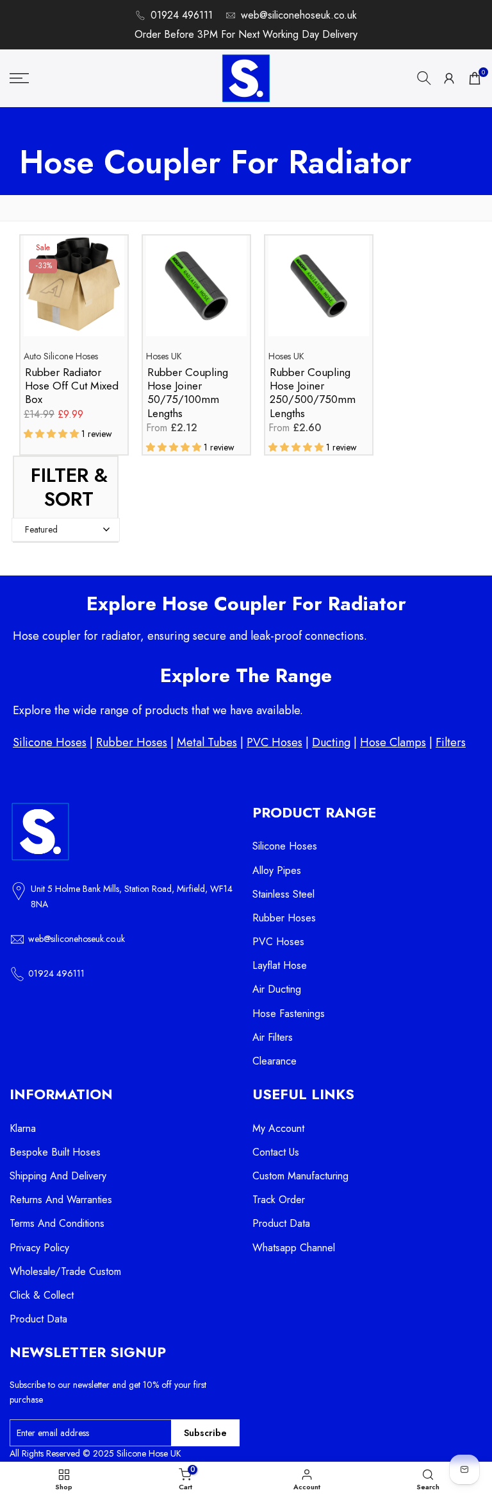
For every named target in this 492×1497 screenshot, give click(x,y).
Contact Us (275, 1152)
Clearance (274, 1061)
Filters (451, 742)
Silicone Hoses (49, 742)
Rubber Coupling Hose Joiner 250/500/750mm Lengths (313, 393)
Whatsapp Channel (293, 1247)
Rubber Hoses (131, 742)
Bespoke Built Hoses (55, 1152)
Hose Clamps (393, 742)
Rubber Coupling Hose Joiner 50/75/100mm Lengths (187, 393)
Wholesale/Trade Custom (65, 1271)
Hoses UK (164, 356)
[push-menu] (19, 78)
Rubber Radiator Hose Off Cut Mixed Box (72, 386)
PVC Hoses (274, 742)
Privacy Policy (39, 1247)
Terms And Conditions (57, 1223)
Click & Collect (42, 1295)
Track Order (278, 1199)
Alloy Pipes (276, 870)
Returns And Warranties (61, 1199)
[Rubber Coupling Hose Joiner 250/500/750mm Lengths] (318, 292)
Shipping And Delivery (58, 1175)
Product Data (38, 1319)
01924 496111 (182, 15)
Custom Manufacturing (300, 1175)
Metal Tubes (207, 742)
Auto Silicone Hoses (61, 356)
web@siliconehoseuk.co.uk (299, 15)
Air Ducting (276, 989)
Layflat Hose (279, 965)
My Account (278, 1128)
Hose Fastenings (288, 1013)
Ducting (331, 742)
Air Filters (272, 1037)
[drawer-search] (424, 78)
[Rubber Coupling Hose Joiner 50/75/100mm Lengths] (196, 292)
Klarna (23, 1128)
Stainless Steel (283, 894)
